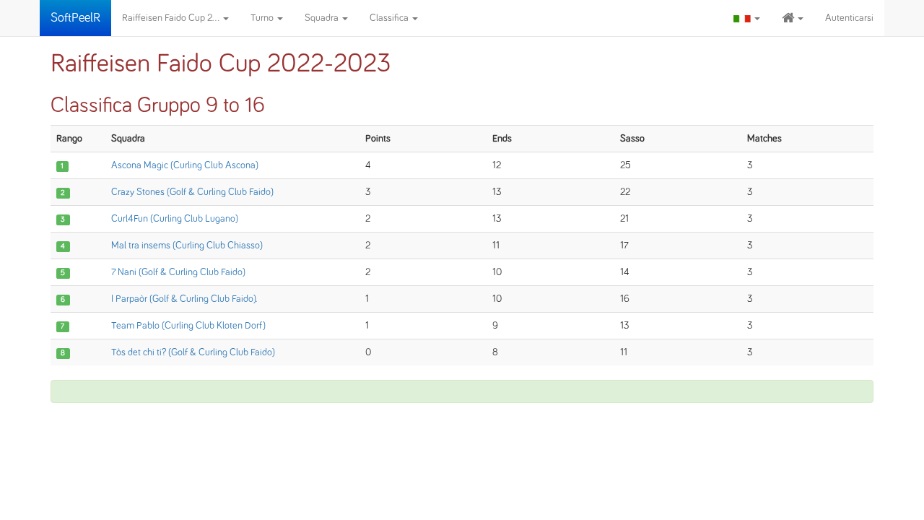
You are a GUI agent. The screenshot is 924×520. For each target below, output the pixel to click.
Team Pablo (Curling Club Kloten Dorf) (188, 326)
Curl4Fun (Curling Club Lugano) (174, 219)
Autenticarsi (849, 18)
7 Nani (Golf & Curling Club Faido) (178, 272)
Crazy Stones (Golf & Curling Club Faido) (192, 192)
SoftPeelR (75, 18)
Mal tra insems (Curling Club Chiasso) (187, 245)
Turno (263, 18)
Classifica (390, 18)
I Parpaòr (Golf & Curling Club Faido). (184, 299)
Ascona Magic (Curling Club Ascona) (184, 165)
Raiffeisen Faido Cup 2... (172, 18)
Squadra (323, 18)
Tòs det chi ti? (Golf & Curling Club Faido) (193, 352)
